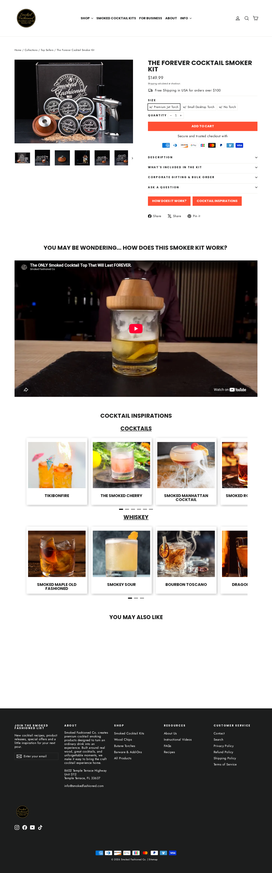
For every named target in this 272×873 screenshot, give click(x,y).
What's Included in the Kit (175, 167)
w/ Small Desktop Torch (199, 107)
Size (152, 100)
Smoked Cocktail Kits (116, 18)
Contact (219, 733)
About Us (170, 733)
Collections (31, 50)
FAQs (167, 746)
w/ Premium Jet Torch (164, 107)
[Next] (236, 473)
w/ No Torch (227, 107)
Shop (85, 18)
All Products (122, 758)
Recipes (169, 752)
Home (18, 50)
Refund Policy (223, 752)
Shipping (152, 83)
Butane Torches (124, 746)
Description (160, 157)
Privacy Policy (224, 746)
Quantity (157, 115)
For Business (150, 18)
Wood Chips (123, 739)
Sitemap (153, 859)
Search (218, 739)
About (171, 18)
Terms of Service (225, 764)
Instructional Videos (178, 739)
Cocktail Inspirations (217, 201)
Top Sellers (47, 50)
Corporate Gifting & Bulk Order (181, 177)
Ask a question (163, 187)
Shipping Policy (225, 758)
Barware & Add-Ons (128, 752)
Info (184, 18)
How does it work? (169, 201)
